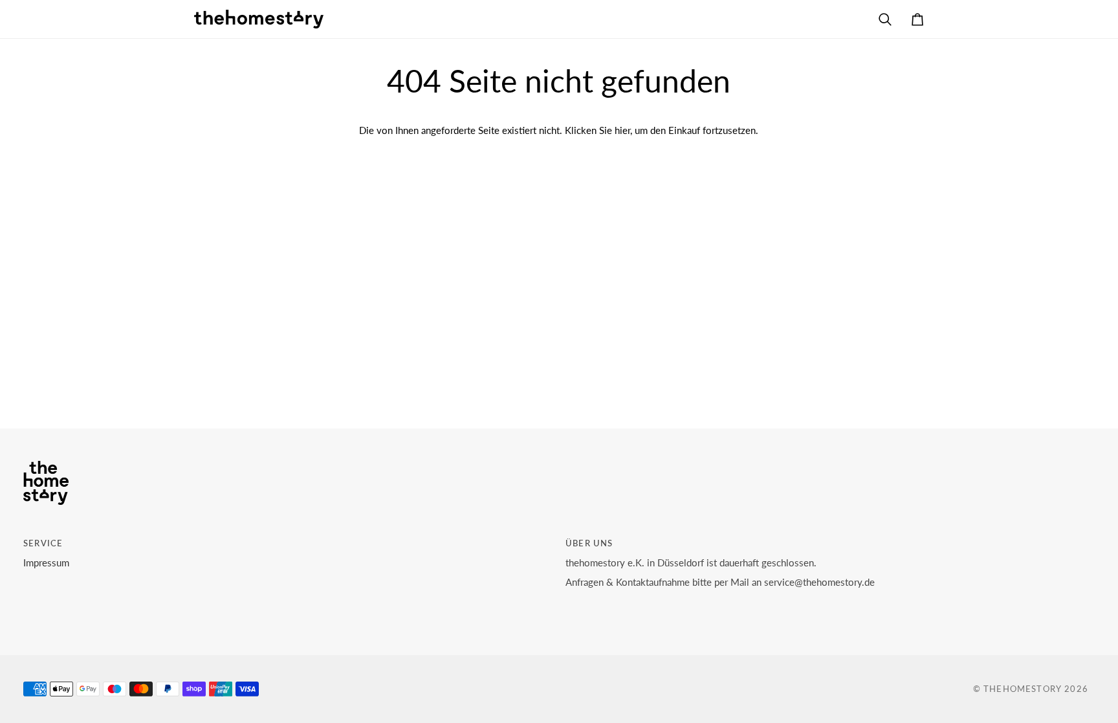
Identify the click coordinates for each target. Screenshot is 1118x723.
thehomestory (1022, 689)
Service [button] (43, 543)
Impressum (46, 562)
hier (622, 130)
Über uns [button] (589, 543)
